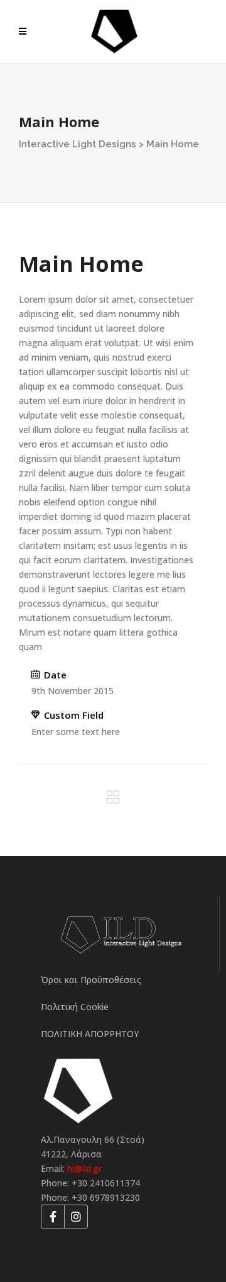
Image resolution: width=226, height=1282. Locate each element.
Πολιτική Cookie (75, 1007)
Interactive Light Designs (77, 144)
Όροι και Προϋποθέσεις (91, 980)
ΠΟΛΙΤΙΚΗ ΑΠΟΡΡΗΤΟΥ (90, 1034)
